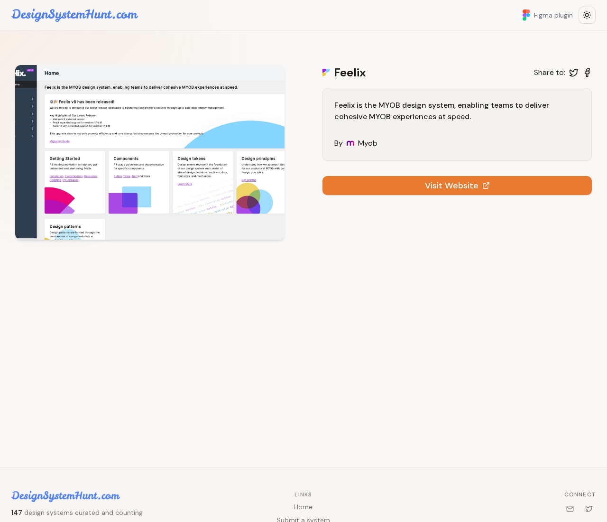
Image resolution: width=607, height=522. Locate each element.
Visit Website (451, 185)
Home (303, 507)
